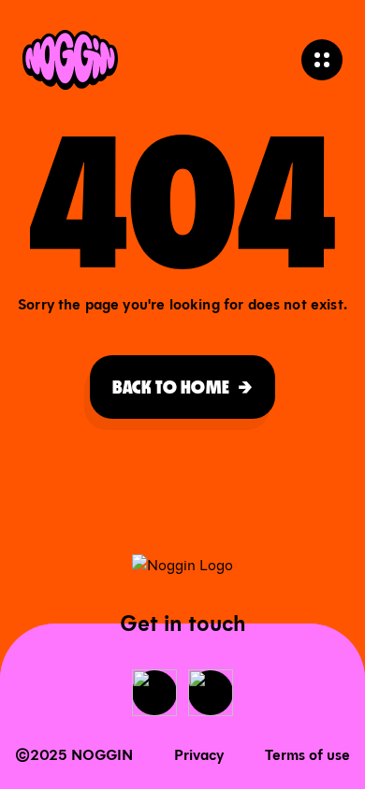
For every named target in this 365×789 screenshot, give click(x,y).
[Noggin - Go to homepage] (70, 60)
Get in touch (183, 624)
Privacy (199, 755)
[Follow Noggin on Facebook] (154, 692)
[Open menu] (322, 59)
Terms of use (307, 755)
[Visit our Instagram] (210, 692)
